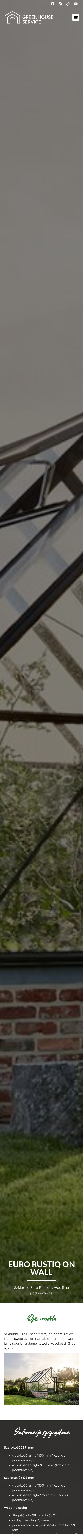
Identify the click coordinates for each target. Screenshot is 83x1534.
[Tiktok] (68, 4)
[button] (75, 17)
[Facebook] (52, 4)
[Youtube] (75, 4)
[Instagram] (60, 4)
